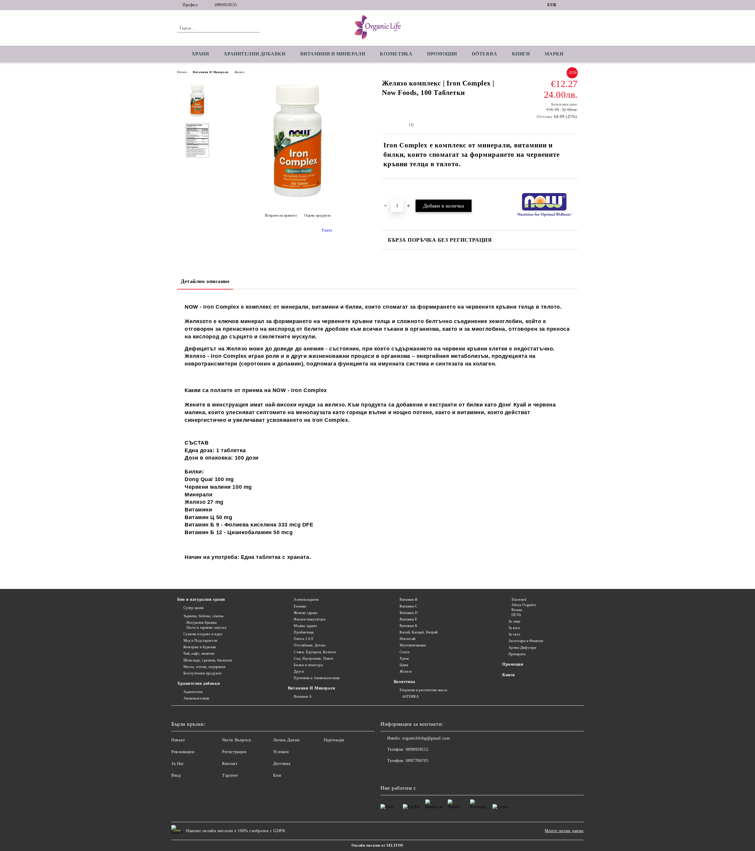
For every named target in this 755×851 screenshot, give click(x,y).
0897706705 (417, 760)
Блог (277, 775)
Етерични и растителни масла (423, 690)
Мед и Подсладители (200, 640)
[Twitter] (574, 5)
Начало (182, 72)
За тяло (514, 634)
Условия (281, 752)
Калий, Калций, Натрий (419, 632)
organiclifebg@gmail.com (426, 738)
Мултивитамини (413, 645)
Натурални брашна (201, 622)
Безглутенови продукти (202, 673)
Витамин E (408, 619)
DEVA (516, 615)
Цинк (404, 665)
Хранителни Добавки (254, 53)
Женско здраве (305, 613)
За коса (514, 628)
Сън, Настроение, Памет (313, 658)
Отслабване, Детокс (310, 645)
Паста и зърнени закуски (206, 628)
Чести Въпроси (236, 740)
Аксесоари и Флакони (525, 641)
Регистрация (234, 752)
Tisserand (518, 599)
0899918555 (226, 5)
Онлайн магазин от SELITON (377, 845)
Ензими (300, 606)
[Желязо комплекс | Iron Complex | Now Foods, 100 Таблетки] (298, 201)
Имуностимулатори (309, 619)
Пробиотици (304, 632)
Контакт (229, 763)
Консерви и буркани (199, 647)
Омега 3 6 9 (303, 639)
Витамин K (409, 626)
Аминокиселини (196, 698)
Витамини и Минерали (332, 53)
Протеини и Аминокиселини (316, 678)
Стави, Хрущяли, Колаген (315, 652)
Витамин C (408, 606)
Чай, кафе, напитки (198, 653)
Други (299, 671)
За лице (514, 621)
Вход (175, 775)
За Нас (177, 763)
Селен (404, 652)
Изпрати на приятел (281, 215)
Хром (404, 658)
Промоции (442, 53)
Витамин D (409, 613)
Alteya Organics (523, 605)
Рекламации (183, 752)
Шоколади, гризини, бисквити (207, 660)
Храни (200, 53)
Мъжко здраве (305, 626)
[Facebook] (565, 5)
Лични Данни (286, 740)
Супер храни (193, 608)
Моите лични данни (564, 831)
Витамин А (303, 696)
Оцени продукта (317, 215)
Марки (554, 53)
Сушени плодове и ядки (202, 634)
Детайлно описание (205, 281)
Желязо (239, 72)
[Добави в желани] (393, 188)
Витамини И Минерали (211, 72)
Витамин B (408, 599)
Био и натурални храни (201, 599)
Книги (521, 53)
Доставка (281, 763)
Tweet (326, 230)
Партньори (334, 740)
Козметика (396, 53)
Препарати (517, 654)
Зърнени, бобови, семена (203, 616)
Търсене (230, 775)
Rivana (516, 610)
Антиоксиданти (306, 599)
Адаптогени (192, 692)
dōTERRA (484, 53)
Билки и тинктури (308, 665)
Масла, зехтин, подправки (204, 667)
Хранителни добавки (198, 683)
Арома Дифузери (522, 648)
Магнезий (407, 639)
